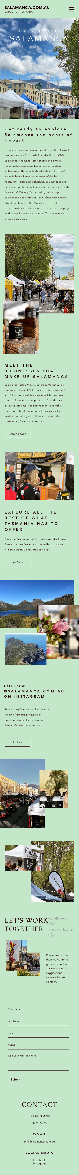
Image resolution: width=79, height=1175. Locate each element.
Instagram (39, 1163)
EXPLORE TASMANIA (19, 11)
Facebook (39, 1160)
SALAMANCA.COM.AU (27, 7)
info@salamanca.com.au (39, 1141)
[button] (17, 434)
